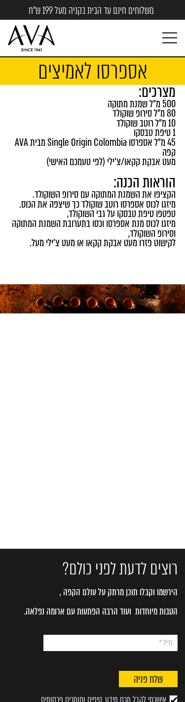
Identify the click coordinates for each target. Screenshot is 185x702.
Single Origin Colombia (87, 142)
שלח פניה (148, 679)
